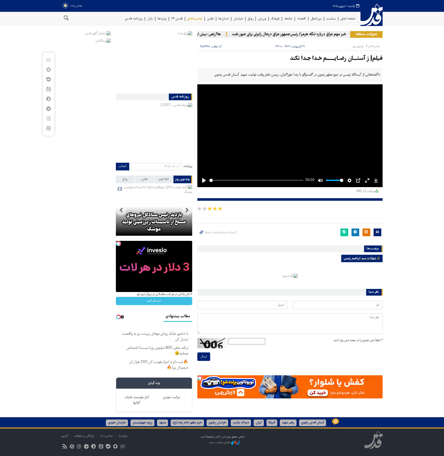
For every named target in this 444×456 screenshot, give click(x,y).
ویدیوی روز (358, 46)
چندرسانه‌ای (194, 19)
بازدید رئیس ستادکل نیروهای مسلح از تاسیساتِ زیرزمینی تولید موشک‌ (154, 222)
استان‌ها (223, 19)
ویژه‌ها (162, 19)
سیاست (331, 19)
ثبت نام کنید (154, 301)
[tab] (182, 179)
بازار (150, 19)
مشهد (162, 423)
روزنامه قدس (134, 19)
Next (121, 210)
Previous (187, 210)
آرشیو (64, 436)
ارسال (204, 356)
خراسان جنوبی (117, 423)
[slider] (256, 180)
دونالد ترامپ (241, 423)
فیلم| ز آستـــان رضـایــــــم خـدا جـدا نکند (336, 58)
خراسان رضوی (217, 423)
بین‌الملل (316, 19)
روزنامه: (187, 166)
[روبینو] (48, 69)
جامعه (288, 19)
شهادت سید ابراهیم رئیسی (360, 258)
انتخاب (122, 166)
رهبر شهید (288, 423)
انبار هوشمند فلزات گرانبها (137, 400)
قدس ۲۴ (177, 19)
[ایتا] (48, 89)
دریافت (365, 191)
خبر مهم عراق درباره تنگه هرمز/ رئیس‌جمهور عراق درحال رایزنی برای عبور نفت (295, 34)
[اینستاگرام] (48, 118)
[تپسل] (199, 377)
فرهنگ (275, 19)
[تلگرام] (48, 108)
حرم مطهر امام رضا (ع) (187, 423)
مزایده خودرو (171, 397)
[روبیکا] (48, 60)
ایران (259, 423)
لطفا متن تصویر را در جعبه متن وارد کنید (358, 340)
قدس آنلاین (371, 15)
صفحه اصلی (347, 19)
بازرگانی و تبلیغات (84, 436)
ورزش (262, 19)
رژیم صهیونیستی (142, 423)
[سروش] (48, 99)
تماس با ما (106, 436)
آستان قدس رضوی (312, 423)
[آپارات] (48, 128)
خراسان (238, 19)
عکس (210, 19)
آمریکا (272, 423)
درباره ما (123, 436)
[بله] (48, 79)
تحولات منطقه (366, 34)
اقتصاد (301, 19)
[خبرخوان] (64, 447)
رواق (250, 19)
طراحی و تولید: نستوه (220, 442)
